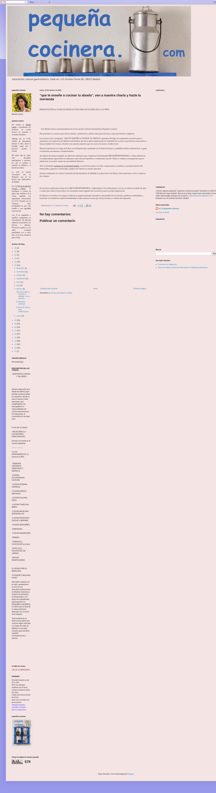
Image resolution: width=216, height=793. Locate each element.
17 (15, 331)
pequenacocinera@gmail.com (201, 196)
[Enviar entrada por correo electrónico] (74, 205)
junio (18, 282)
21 (15, 265)
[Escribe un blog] (81, 205)
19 (15, 324)
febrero (19, 289)
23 (15, 258)
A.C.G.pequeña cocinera (169, 209)
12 (15, 348)
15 (15, 338)
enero (19, 316)
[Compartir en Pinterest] (90, 205)
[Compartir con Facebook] (87, 205)
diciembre (20, 268)
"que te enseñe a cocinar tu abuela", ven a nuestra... (23, 295)
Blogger (130, 774)
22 (15, 262)
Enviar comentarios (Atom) (61, 293)
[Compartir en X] (84, 205)
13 (15, 344)
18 (15, 327)
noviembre (20, 272)
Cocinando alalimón (20, 303)
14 (15, 341)
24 (15, 255)
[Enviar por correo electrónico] (78, 205)
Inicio (95, 289)
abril (18, 285)
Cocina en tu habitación (167, 264)
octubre (19, 275)
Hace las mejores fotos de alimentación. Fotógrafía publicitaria (183, 267)
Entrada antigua (139, 289)
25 (15, 251)
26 (15, 248)
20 (15, 320)
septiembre (21, 279)
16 (15, 334)
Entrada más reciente (48, 289)
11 (15, 351)
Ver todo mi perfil (162, 212)
